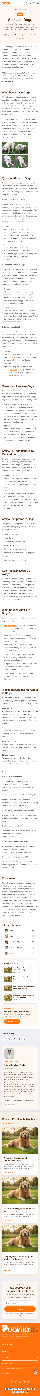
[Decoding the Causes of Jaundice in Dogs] (20, 1140)
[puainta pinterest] (15, 1381)
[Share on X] (9, 1039)
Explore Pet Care (12, 1021)
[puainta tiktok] (24, 1381)
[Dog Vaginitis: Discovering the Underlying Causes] (20, 1238)
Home (15, 9)
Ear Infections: (10, 626)
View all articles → (8, 1123)
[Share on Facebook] (4, 1039)
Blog (20, 9)
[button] (34, 3)
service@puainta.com (10, 1373)
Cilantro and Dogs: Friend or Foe (19, 1208)
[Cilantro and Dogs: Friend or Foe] (20, 1190)
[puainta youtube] (28, 1381)
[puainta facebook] (11, 1381)
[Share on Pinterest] (14, 1039)
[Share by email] (19, 1039)
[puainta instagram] (20, 1381)
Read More (8, 1172)
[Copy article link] (24, 1039)
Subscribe (20, 1309)
